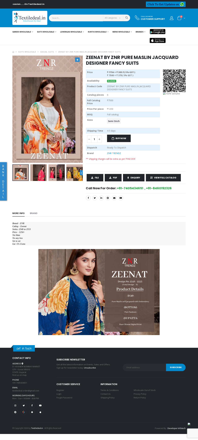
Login (58, 393)
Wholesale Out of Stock (145, 390)
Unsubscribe (90, 367)
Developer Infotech (177, 428)
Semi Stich (114, 121)
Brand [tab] (34, 213)
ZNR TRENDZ (114, 153)
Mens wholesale (121, 31)
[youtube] (120, 197)
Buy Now (121, 138)
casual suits (47, 52)
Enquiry (135, 177)
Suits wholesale (45, 31)
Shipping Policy (108, 397)
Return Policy (140, 397)
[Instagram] (15, 405)
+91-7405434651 (19, 382)
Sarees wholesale (21, 31)
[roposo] (24, 412)
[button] (181, 18)
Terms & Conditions (110, 390)
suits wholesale (27, 52)
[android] (32, 412)
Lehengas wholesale (71, 31)
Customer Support (153, 18)
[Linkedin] (101, 197)
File (97, 177)
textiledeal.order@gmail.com (25, 390)
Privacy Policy (140, 393)
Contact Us (106, 393)
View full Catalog (165, 177)
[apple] (40, 412)
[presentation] (81, 172)
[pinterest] (15, 412)
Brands (139, 31)
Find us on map (19, 375)
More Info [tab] (18, 213)
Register (60, 390)
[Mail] (114, 197)
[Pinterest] (107, 197)
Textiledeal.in (37, 428)
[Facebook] (88, 197)
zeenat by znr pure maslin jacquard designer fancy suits (89, 52)
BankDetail (3, 181)
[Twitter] (94, 197)
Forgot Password (64, 397)
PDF (115, 177)
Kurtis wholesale (97, 31)
